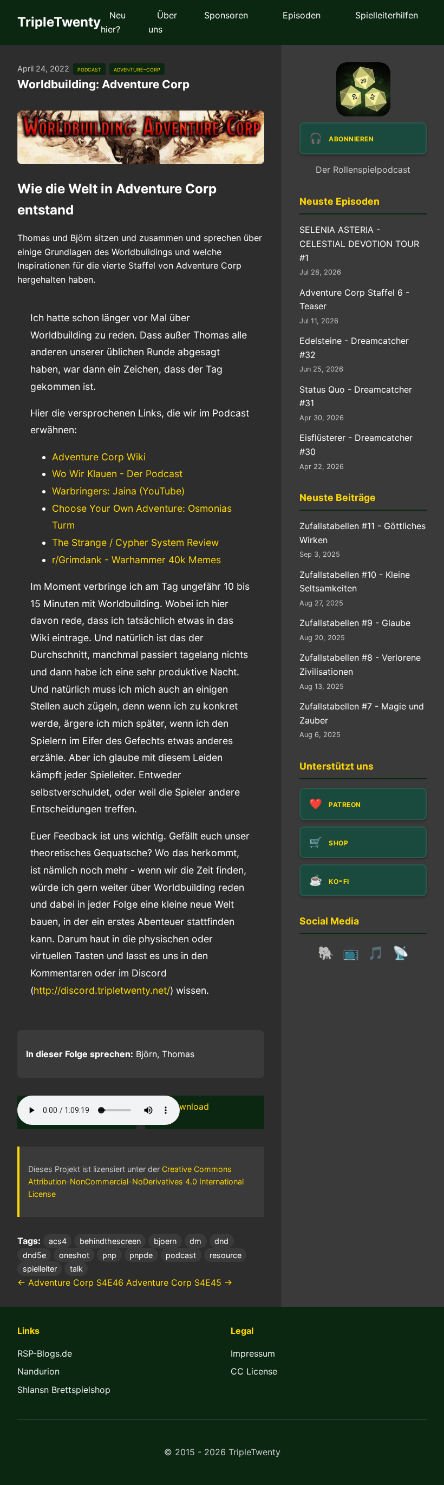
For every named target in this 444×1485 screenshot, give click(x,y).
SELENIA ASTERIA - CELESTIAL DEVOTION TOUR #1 (359, 243)
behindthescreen (110, 1241)
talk (76, 1268)
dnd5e (34, 1254)
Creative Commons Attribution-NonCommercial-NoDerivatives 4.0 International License (136, 1181)
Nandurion (38, 1371)
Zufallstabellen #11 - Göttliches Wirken (362, 532)
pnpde (141, 1254)
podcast (89, 69)
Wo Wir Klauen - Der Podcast (117, 473)
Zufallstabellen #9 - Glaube (354, 622)
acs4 (58, 1241)
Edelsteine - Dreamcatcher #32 (354, 347)
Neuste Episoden (339, 201)
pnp (109, 1254)
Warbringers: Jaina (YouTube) (118, 491)
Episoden (302, 15)
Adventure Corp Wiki (99, 457)
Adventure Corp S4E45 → (179, 1282)
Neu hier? (113, 22)
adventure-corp (137, 69)
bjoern (165, 1241)
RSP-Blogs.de (44, 1353)
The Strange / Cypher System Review (135, 542)
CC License (254, 1371)
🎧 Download (181, 1106)
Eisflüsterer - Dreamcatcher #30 (356, 444)
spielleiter (40, 1268)
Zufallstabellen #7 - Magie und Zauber (361, 713)
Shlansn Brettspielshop (63, 1389)
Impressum (253, 1353)
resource (225, 1254)
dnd (221, 1241)
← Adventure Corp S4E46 (70, 1282)
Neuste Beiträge (337, 497)
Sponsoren (226, 15)
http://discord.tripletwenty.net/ (102, 990)
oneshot (74, 1254)
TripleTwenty (59, 22)
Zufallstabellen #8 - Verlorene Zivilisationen (360, 664)
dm (195, 1241)
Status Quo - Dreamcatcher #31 (355, 396)
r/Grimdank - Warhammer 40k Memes (136, 559)
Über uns (162, 22)
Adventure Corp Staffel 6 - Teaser (354, 299)
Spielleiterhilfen (386, 15)
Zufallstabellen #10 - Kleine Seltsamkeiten (354, 581)
